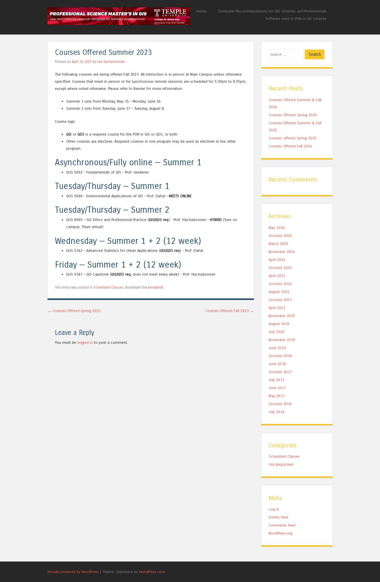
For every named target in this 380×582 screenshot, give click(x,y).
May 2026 (277, 227)
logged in (85, 342)
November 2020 (282, 316)
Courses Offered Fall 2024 (290, 146)
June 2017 (277, 388)
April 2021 (277, 308)
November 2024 (282, 251)
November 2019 (282, 340)
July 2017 (276, 380)
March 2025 (278, 243)
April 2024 (277, 259)
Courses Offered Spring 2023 (74, 311)
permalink (155, 287)
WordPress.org (280, 533)
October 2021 (280, 300)
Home (201, 11)
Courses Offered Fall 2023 (229, 311)
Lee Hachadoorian (111, 62)
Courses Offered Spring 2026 (293, 115)
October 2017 (280, 372)
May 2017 (277, 396)
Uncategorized (281, 464)
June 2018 (277, 364)
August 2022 (279, 292)
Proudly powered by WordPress (73, 572)
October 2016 (280, 404)
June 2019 (277, 348)
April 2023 (277, 275)
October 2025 (280, 235)
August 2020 (279, 324)
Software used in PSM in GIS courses (296, 18)
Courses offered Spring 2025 (292, 138)
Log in (274, 509)
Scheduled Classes (109, 287)
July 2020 (276, 332)
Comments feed (282, 525)
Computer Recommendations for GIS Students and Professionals (272, 11)
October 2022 (280, 284)
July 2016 (276, 412)
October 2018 (280, 356)
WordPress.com (152, 572)
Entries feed (278, 517)
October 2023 (280, 267)
